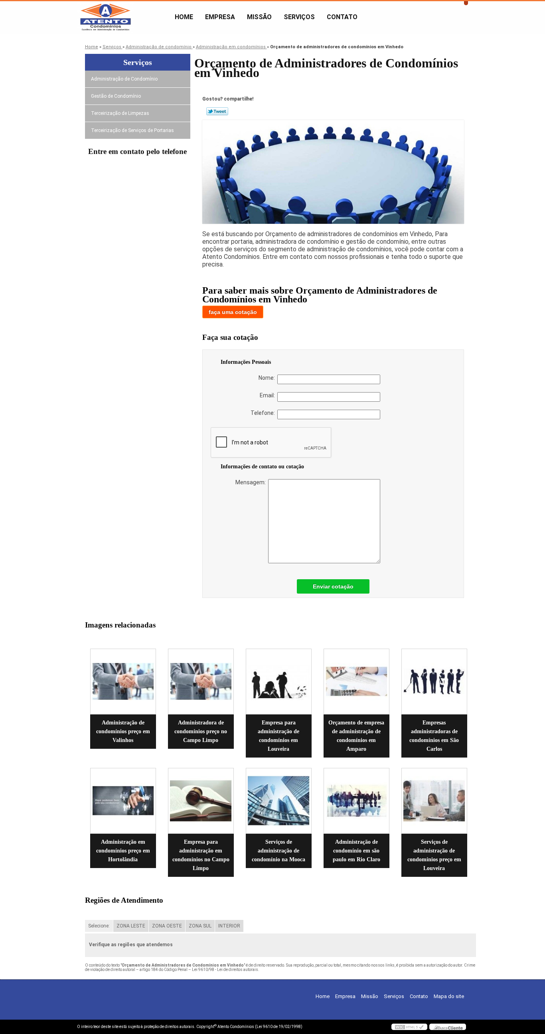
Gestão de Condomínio (116, 96)
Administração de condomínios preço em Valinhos (123, 731)
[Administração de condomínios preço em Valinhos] (123, 681)
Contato (342, 17)
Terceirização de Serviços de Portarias (132, 130)
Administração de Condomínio (124, 79)
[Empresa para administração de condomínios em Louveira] (279, 681)
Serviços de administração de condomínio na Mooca (278, 850)
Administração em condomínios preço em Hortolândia (123, 850)
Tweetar (217, 111)
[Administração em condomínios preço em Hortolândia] (123, 801)
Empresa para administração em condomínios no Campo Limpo (200, 855)
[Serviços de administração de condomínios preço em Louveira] (434, 801)
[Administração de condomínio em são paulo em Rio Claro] (356, 801)
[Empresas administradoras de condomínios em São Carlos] (434, 681)
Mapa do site (449, 996)
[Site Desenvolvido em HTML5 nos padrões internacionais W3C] (409, 1027)
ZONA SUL (200, 926)
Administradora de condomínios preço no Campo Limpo (200, 731)
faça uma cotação (233, 312)
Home (184, 17)
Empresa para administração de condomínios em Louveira (278, 736)
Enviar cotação (333, 586)
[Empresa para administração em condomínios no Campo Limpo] (201, 801)
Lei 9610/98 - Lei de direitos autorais (225, 969)
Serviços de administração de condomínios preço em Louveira (434, 855)
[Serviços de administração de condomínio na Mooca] (279, 801)
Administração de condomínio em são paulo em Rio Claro (356, 850)
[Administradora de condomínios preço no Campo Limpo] (201, 681)
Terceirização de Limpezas (120, 113)
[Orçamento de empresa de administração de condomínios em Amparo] (356, 681)
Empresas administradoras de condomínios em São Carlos (434, 736)
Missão (259, 17)
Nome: (268, 378)
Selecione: (99, 926)
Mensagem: (251, 482)
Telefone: (264, 413)
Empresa (220, 17)
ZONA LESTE (131, 926)
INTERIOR (229, 926)
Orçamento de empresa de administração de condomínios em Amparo (356, 736)
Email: (268, 395)
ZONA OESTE (167, 926)
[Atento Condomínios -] (123, 17)
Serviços (299, 17)
